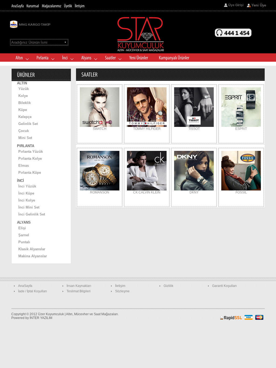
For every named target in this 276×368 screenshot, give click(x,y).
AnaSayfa (25, 286)
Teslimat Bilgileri (79, 291)
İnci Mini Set (28, 207)
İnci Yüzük (27, 186)
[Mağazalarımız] (51, 5)
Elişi (22, 228)
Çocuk (23, 131)
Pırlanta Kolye (30, 159)
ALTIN (22, 83)
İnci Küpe (26, 193)
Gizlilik (168, 286)
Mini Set (25, 138)
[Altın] (20, 58)
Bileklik (24, 103)
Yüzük (23, 89)
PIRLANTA (25, 146)
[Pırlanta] (44, 58)
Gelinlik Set (28, 124)
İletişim (120, 286)
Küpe (22, 110)
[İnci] (66, 58)
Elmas (23, 166)
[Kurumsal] (32, 5)
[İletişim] (79, 5)
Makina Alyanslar (32, 256)
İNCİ (20, 181)
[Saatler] (111, 58)
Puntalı (24, 242)
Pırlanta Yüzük (30, 152)
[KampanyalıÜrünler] (174, 58)
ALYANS (24, 222)
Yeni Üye (258, 5)
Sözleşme (122, 291)
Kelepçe (25, 117)
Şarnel (23, 235)
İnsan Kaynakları (79, 286)
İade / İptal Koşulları (32, 291)
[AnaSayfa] (17, 5)
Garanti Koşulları (224, 286)
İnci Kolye (26, 200)
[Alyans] (87, 58)
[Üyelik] (68, 5)
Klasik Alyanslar (31, 249)
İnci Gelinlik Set (31, 214)
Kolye (23, 96)
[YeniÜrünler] (138, 58)
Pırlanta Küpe (29, 173)
